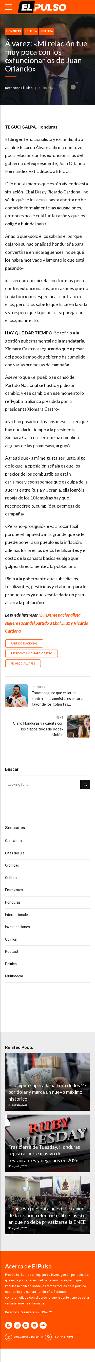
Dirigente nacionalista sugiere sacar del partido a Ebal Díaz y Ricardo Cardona (46, 623)
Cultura (11, 878)
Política (31, 31)
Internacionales (17, 915)
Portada (47, 31)
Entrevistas (14, 890)
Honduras (13, 31)
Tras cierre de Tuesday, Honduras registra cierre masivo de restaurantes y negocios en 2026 (44, 1153)
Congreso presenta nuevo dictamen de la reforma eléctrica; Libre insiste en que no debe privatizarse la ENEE (47, 1215)
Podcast (11, 951)
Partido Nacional (24, 643)
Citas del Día (15, 853)
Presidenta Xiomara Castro (31, 653)
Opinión (11, 939)
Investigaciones (17, 927)
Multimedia (14, 976)
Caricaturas (14, 841)
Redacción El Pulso (19, 88)
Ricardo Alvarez (23, 663)
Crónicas (12, 865)
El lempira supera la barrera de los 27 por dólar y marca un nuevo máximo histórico (47, 1092)
